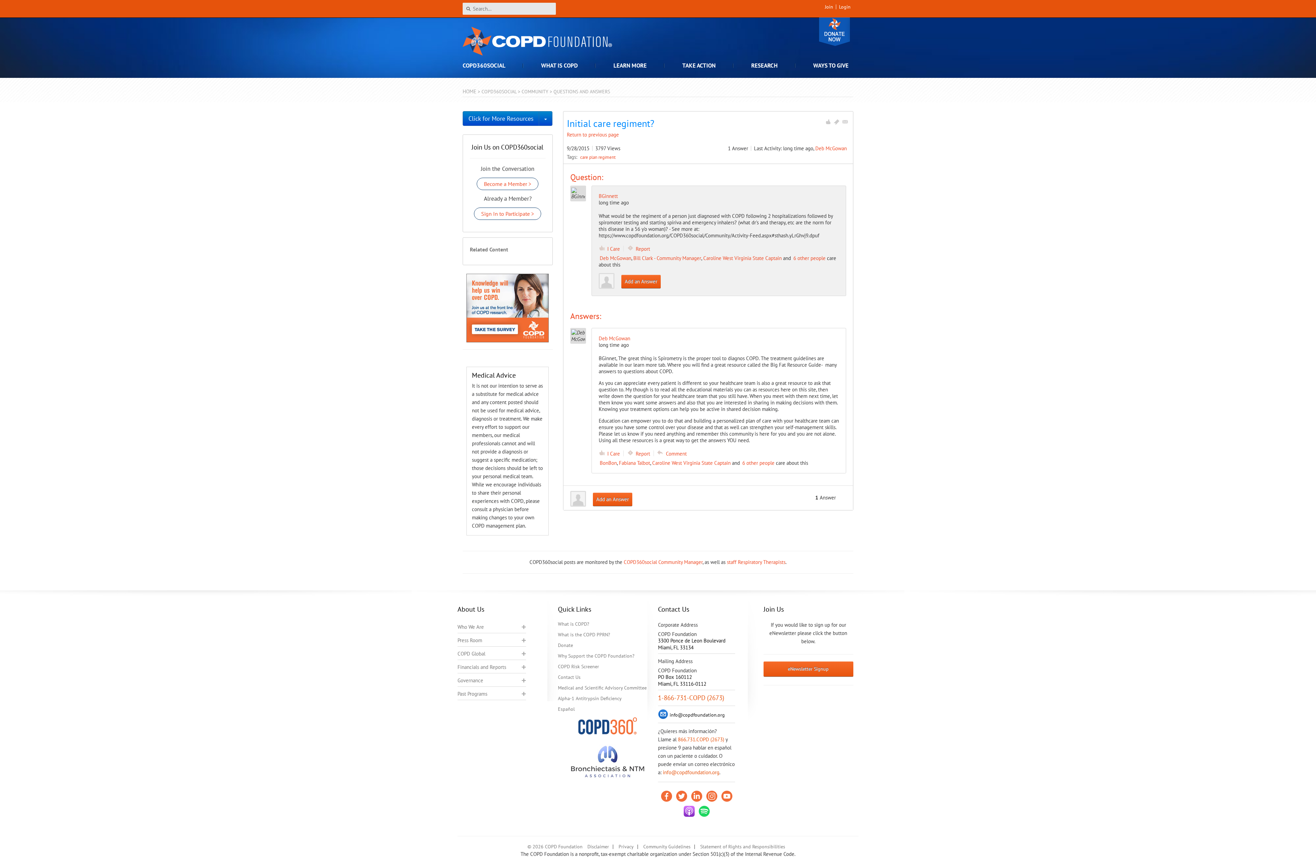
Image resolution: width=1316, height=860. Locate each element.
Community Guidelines (667, 847)
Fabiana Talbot (634, 463)
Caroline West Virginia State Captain (742, 258)
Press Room (470, 640)
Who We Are (471, 627)
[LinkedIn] (696, 796)
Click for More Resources (501, 118)
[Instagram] (711, 796)
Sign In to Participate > (507, 213)
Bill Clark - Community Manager (667, 258)
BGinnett (608, 196)
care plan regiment (598, 157)
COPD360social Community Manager (663, 562)
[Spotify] (704, 811)
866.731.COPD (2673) (701, 739)
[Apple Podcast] (689, 811)
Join (829, 6)
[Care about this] (828, 122)
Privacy (626, 847)
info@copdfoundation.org (691, 772)
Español (566, 709)
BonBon (608, 463)
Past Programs (472, 694)
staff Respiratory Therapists (756, 562)
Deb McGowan (831, 148)
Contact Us (569, 677)
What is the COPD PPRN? (584, 635)
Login (845, 6)
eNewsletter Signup (808, 669)
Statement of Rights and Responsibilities (742, 847)
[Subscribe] (845, 122)
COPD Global (471, 653)
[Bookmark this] (836, 122)
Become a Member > (507, 183)
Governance (470, 680)
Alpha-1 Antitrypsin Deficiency (590, 698)
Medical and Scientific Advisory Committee (602, 688)
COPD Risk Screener (578, 666)
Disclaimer (598, 847)
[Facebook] (666, 796)
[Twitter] (681, 796)
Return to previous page (593, 134)
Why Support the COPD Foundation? (596, 656)
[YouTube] (726, 796)
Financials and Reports (482, 667)
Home (469, 91)
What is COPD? (573, 624)
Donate (834, 31)
